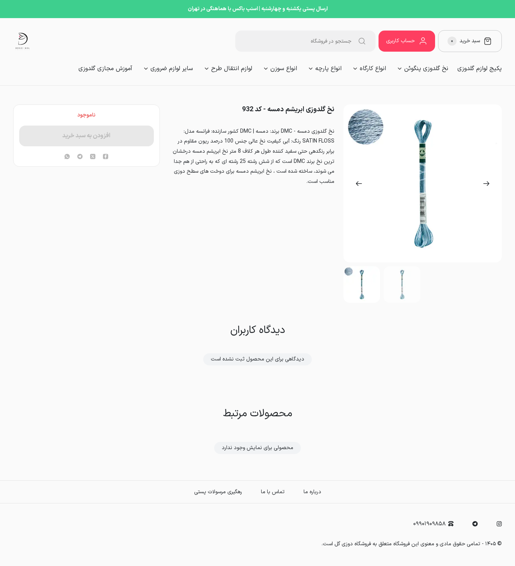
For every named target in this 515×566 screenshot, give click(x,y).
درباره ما (312, 492)
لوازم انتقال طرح (231, 69)
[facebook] (105, 157)
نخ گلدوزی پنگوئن (426, 69)
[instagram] (499, 523)
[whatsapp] (67, 157)
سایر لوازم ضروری (171, 69)
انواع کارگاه (373, 69)
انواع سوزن (283, 69)
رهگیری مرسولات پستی (218, 492)
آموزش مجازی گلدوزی (105, 69)
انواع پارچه (328, 69)
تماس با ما (273, 492)
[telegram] (80, 157)
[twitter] (92, 157)
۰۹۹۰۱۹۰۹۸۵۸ (429, 524)
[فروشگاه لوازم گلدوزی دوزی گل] (22, 41)
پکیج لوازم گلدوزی (479, 69)
